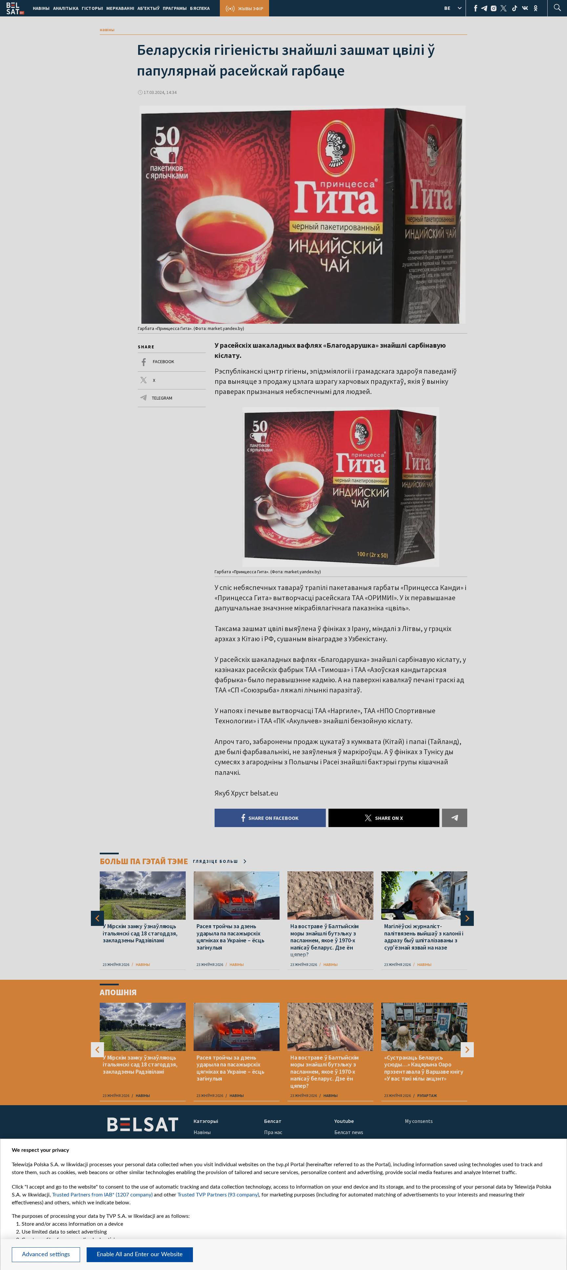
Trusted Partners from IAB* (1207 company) (102, 1194)
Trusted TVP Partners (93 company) (218, 1194)
